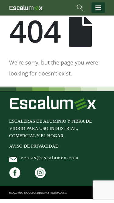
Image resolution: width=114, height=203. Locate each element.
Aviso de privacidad (34, 146)
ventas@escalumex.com (50, 157)
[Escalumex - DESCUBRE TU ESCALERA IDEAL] (26, 8)
